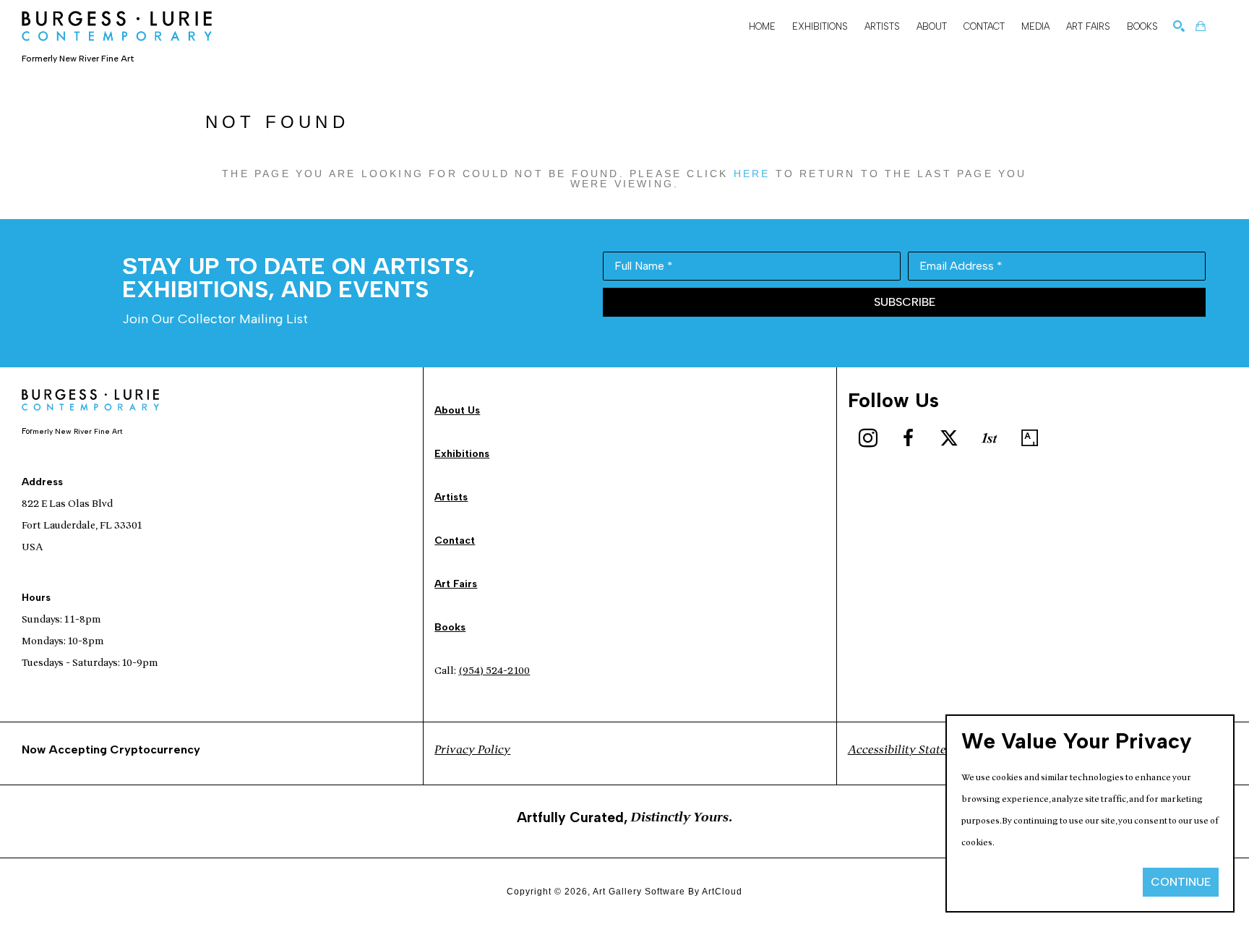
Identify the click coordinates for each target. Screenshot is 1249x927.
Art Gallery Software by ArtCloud (667, 892)
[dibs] (989, 438)
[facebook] (908, 438)
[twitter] (949, 438)
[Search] (1179, 26)
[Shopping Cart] (1201, 26)
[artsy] (1030, 438)
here (752, 173)
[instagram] (868, 438)
